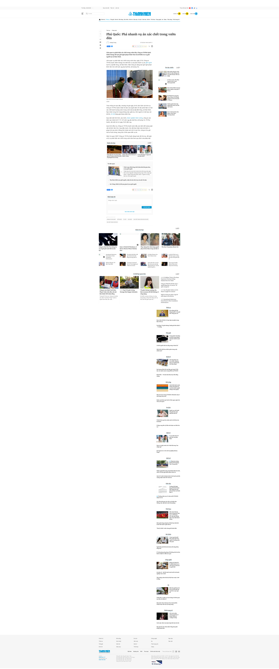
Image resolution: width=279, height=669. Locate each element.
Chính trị (103, 19)
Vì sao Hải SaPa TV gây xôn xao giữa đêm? (174, 437)
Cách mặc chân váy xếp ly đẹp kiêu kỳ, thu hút (168, 623)
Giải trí (148, 19)
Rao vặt (170, 641)
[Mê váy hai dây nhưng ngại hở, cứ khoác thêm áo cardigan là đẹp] (162, 616)
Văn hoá (136, 641)
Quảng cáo (136, 651)
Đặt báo (130, 651)
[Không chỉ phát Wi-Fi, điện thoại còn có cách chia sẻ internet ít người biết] (162, 565)
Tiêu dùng (169, 19)
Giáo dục (135, 19)
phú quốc (130, 219)
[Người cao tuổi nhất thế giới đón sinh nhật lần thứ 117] (162, 413)
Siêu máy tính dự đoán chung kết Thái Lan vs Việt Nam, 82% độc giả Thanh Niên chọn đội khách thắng (174, 515)
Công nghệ (158, 19)
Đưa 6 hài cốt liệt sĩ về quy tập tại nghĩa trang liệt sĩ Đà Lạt (168, 321)
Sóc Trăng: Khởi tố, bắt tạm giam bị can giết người (123, 184)
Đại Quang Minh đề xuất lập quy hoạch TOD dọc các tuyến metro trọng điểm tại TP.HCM (167, 370)
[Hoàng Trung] (107, 42)
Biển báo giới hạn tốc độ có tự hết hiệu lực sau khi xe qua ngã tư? (174, 590)
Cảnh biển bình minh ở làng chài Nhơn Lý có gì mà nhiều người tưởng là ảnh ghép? (174, 387)
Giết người (119, 219)
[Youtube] (190, 8)
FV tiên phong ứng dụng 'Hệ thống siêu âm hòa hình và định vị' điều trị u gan (168, 553)
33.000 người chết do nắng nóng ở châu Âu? (167, 345)
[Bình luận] (100, 42)
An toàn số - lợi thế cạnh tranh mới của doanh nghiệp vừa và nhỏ (168, 573)
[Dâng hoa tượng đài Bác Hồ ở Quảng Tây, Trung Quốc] (162, 464)
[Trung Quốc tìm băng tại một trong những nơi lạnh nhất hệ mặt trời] (162, 338)
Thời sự (107, 19)
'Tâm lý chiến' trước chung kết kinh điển (167, 528)
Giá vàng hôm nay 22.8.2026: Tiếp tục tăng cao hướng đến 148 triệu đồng (174, 362)
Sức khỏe (126, 19)
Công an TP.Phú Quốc (111, 219)
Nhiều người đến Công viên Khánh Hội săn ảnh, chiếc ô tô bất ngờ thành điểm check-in (168, 471)
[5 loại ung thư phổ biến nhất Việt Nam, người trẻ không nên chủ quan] (162, 540)
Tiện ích (112, 8)
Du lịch (140, 19)
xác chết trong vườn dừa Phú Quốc (141, 219)
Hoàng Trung (113, 42)
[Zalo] (197, 8)
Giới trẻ (131, 19)
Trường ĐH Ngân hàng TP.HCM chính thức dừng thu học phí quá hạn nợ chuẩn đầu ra (174, 489)
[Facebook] (192, 8)
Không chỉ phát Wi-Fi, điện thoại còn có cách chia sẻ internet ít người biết (174, 565)
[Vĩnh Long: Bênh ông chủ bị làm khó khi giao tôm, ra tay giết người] (115, 171)
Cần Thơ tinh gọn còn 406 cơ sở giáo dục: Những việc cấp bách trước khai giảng (167, 502)
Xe (162, 19)
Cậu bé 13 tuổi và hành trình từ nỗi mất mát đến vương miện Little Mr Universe (168, 476)
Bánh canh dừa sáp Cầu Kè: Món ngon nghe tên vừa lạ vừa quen (168, 400)
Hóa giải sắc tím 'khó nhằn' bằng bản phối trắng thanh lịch (167, 627)
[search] (94, 13)
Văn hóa (144, 19)
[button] (100, 31)
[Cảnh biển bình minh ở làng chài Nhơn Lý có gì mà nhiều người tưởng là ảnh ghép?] (162, 388)
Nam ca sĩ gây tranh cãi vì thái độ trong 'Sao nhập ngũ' (167, 446)
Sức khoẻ (118, 641)
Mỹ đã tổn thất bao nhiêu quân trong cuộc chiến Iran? (167, 350)
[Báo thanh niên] (139, 14)
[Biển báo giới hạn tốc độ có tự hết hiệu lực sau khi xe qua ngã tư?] (162, 590)
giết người (149, 62)
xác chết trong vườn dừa (112, 222)
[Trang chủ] (99, 19)
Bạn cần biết (106, 8)
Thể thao (153, 19)
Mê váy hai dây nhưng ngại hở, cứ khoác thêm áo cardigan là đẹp (173, 615)
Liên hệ (117, 8)
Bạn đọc (171, 638)
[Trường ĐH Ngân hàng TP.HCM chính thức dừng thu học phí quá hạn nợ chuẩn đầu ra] (162, 489)
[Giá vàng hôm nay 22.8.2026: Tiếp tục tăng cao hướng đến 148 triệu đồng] (162, 362)
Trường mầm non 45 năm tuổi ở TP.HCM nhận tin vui (167, 497)
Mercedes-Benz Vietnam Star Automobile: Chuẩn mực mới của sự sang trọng (167, 603)
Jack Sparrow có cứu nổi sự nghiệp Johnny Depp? (167, 451)
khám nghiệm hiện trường (135, 118)
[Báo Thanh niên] (104, 651)
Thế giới (112, 19)
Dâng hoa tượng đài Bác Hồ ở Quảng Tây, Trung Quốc (174, 463)
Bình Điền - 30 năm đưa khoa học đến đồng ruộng (167, 375)
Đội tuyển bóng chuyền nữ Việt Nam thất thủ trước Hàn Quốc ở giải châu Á (168, 523)
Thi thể (124, 219)
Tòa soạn (146, 651)
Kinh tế (116, 19)
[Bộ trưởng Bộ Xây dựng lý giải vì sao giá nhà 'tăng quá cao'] (162, 313)
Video (165, 19)
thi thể (113, 114)
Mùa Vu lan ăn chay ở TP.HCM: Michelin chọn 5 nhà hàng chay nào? (168, 395)
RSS (141, 651)
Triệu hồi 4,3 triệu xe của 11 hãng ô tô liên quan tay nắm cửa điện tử (168, 598)
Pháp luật (114, 30)
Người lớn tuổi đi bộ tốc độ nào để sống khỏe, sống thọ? (168, 547)
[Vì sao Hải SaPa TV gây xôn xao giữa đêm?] (162, 438)
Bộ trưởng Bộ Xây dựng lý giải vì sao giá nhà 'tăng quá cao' (174, 312)
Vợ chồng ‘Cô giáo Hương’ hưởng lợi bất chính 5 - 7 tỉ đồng (168, 326)
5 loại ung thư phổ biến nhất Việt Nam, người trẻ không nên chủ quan (174, 539)
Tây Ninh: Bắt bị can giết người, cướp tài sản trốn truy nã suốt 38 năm (128, 180)
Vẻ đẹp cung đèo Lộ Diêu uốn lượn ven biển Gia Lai (168, 426)
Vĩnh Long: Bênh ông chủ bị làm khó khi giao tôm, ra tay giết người (137, 168)
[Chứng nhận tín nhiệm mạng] (156, 662)
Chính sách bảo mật (155, 651)
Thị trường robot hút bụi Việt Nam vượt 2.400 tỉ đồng (168, 578)
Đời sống (121, 19)
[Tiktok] (194, 8)
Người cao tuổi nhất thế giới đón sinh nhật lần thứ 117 (174, 412)
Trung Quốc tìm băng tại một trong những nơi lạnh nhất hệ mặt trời (174, 338)
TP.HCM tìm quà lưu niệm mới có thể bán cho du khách (168, 420)
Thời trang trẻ (176, 19)
